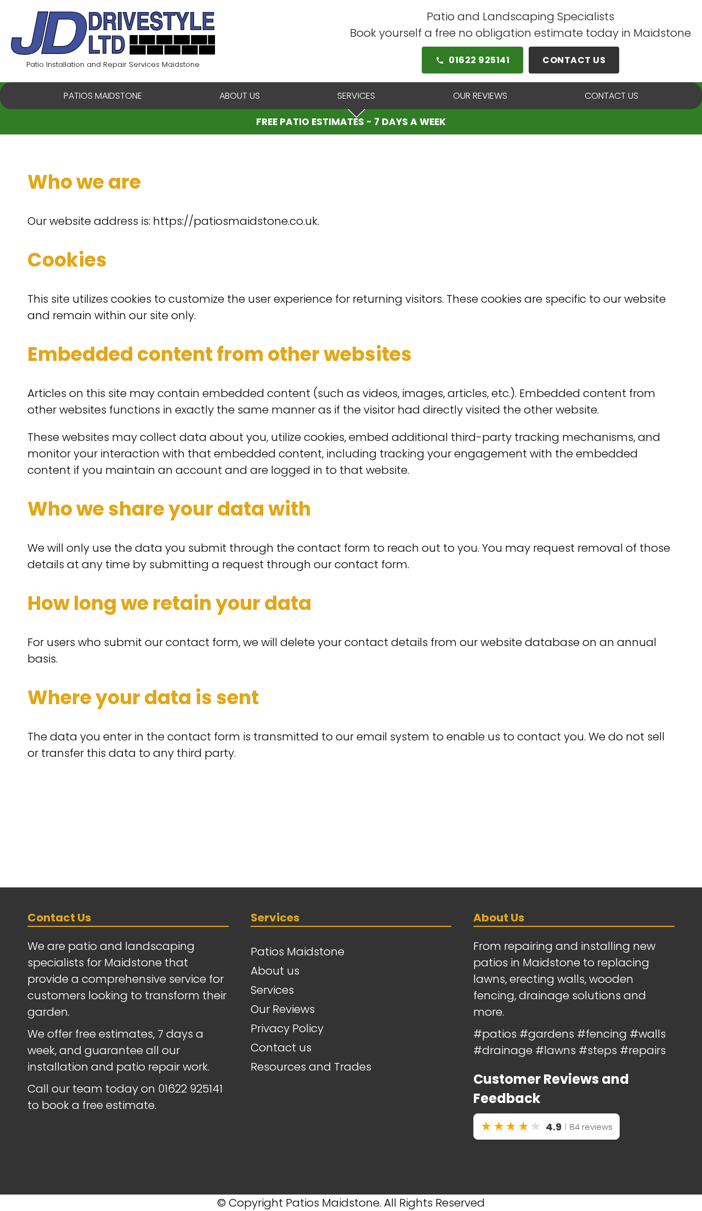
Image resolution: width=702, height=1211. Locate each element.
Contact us (281, 1047)
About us (275, 970)
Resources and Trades (311, 1066)
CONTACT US (573, 60)
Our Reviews (283, 1009)
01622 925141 (479, 60)
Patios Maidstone (297, 951)
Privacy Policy (287, 1028)
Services (272, 990)
